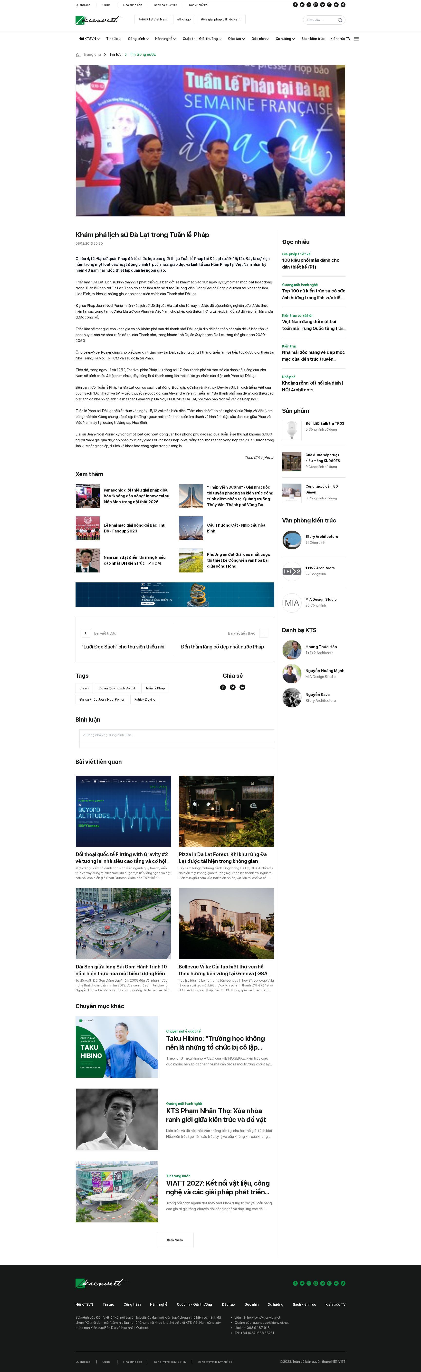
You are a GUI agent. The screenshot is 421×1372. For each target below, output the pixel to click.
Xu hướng (275, 1304)
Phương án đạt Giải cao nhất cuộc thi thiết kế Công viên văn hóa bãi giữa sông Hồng (238, 560)
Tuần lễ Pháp (155, 688)
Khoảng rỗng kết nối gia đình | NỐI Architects (312, 386)
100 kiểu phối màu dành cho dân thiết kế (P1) (310, 264)
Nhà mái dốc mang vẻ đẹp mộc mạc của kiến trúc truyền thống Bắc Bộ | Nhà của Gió (313, 356)
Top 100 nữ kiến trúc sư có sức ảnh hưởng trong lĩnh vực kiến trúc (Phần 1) (313, 294)
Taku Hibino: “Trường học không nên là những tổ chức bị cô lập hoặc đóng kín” (215, 1043)
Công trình (132, 1304)
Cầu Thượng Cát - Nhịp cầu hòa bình (236, 528)
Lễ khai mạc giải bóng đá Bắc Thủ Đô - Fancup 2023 (134, 528)
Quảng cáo (83, 5)
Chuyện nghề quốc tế (183, 1031)
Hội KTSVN (84, 1304)
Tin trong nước (178, 1176)
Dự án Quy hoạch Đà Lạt (117, 688)
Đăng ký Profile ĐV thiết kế (215, 1361)
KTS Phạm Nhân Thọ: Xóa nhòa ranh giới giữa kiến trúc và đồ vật (216, 1115)
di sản (84, 688)
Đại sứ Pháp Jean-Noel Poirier (102, 699)
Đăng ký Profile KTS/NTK (170, 1361)
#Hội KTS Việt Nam (153, 19)
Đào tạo (228, 1304)
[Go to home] (100, 20)
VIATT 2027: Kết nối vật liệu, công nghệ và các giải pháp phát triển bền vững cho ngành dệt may (218, 1187)
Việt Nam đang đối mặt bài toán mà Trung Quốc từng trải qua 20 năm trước (312, 325)
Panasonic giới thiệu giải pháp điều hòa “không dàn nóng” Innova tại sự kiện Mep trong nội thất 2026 (136, 496)
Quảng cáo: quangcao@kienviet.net (262, 1322)
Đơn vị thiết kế (198, 5)
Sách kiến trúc (304, 1304)
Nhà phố (289, 377)
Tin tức (108, 1304)
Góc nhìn (251, 1304)
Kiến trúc (289, 346)
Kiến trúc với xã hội (297, 316)
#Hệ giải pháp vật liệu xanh (221, 19)
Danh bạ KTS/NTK (165, 5)
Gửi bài (106, 5)
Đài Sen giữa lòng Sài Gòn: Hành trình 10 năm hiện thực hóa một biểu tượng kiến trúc (121, 973)
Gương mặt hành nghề (184, 1104)
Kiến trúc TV (335, 1304)
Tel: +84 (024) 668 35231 (254, 1333)
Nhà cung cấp (132, 5)
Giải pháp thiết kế (296, 254)
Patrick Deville (144, 699)
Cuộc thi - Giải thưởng (194, 1304)
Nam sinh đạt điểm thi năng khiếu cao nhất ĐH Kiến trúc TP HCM (135, 560)
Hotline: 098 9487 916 (252, 1328)
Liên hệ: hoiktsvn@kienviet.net (257, 1317)
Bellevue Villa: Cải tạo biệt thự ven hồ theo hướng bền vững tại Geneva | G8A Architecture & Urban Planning (223, 973)
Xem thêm (175, 1240)
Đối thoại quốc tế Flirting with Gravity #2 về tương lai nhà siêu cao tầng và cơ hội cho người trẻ (122, 861)
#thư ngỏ (184, 19)
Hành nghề (158, 1304)
